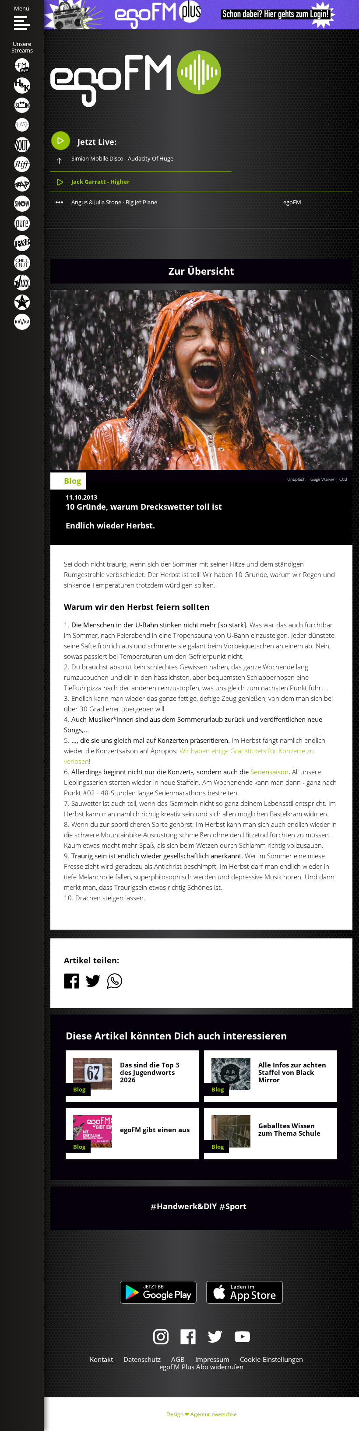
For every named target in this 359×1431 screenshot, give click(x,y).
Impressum (212, 1359)
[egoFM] (135, 104)
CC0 (343, 479)
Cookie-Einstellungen (271, 1359)
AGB (178, 1359)
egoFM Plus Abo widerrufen (201, 1366)
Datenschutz (142, 1359)
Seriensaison (269, 771)
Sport (235, 1206)
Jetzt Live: (95, 141)
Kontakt (101, 1359)
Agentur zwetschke (213, 1414)
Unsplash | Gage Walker (310, 479)
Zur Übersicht (201, 270)
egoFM (292, 202)
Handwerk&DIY (187, 1206)
